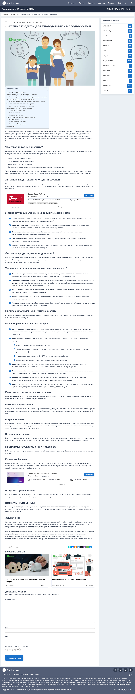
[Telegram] (78, 547)
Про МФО (106, 81)
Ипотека (101, 3)
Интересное (107, 41)
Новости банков (109, 66)
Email (7, 637)
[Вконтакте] (120, 670)
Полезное (106, 71)
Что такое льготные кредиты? (16, 92)
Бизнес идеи (108, 31)
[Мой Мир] (90, 547)
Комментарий (10, 599)
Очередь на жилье (14, 113)
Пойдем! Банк (32, 196)
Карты (90, 3)
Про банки (107, 76)
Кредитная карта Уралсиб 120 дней (42, 473)
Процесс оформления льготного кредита (20, 104)
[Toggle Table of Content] (44, 89)
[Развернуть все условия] (61, 206)
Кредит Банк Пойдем (36, 194)
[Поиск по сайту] (131, 3)
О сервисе (6, 675)
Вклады (82, 3)
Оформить (89, 195)
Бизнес (111, 3)
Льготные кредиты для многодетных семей (21, 94)
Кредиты (71, 3)
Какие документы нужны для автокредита (69, 579)
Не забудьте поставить (16, 646)
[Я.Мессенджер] (69, 547)
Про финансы (108, 85)
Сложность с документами (17, 110)
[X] (81, 547)
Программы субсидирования (17, 121)
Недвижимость (108, 61)
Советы (106, 90)
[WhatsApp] (87, 547)
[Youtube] (115, 670)
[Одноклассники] (75, 547)
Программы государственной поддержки (20, 117)
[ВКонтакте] (72, 547)
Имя (7, 627)
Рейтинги (122, 3)
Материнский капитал (15, 119)
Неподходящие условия (16, 115)
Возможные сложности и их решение (19, 108)
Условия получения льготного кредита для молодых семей (27, 101)
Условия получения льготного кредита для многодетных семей (28, 97)
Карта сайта (34, 675)
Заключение (10, 126)
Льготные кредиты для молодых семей (20, 99)
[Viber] (84, 547)
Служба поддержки (20, 675)
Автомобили (107, 26)
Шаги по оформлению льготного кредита (21, 106)
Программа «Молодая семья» (18, 124)
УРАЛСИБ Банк (33, 476)
